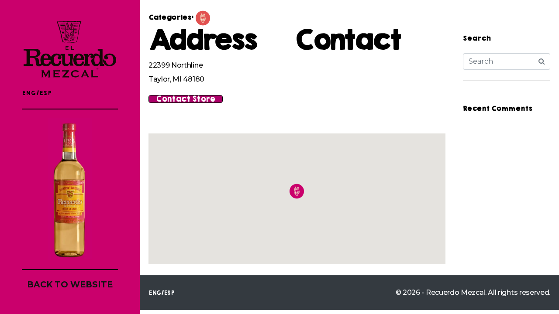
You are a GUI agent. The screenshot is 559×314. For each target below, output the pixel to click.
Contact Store (185, 99)
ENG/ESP (37, 93)
